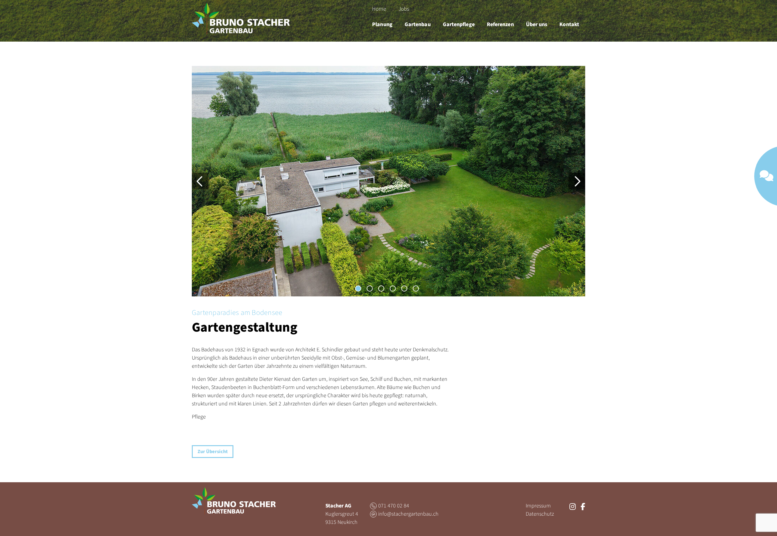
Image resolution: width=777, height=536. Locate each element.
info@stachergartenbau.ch (408, 514)
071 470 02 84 (393, 506)
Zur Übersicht (213, 451)
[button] (358, 288)
